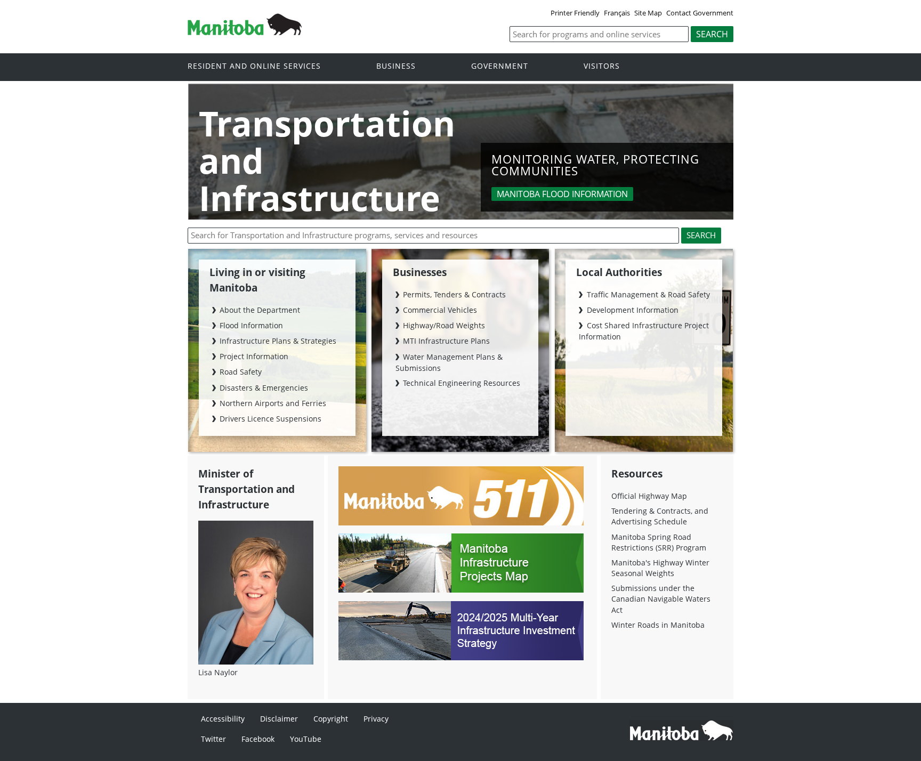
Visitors (602, 66)
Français (617, 13)
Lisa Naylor (218, 672)
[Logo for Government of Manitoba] (245, 32)
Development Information (632, 310)
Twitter (213, 739)
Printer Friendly (575, 13)
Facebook (257, 739)
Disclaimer (279, 719)
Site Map (648, 13)
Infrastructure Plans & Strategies (278, 341)
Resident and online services (254, 66)
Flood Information (251, 325)
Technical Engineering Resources (461, 383)
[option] (461, 153)
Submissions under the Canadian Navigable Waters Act (660, 598)
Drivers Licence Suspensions (270, 419)
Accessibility (223, 719)
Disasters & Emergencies (264, 388)
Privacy (376, 719)
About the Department (260, 310)
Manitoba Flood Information (562, 194)
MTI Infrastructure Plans (446, 341)
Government (499, 66)
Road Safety (241, 372)
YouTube (305, 739)
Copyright (330, 719)
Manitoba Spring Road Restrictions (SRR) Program (658, 542)
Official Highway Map (649, 496)
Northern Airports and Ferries (273, 403)
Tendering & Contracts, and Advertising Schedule (659, 516)
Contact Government (699, 13)
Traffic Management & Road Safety (648, 294)
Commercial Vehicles (440, 310)
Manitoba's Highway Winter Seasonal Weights (660, 567)
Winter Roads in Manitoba (658, 625)
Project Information (254, 356)
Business (396, 66)
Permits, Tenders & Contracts (454, 294)
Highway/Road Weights (444, 325)
